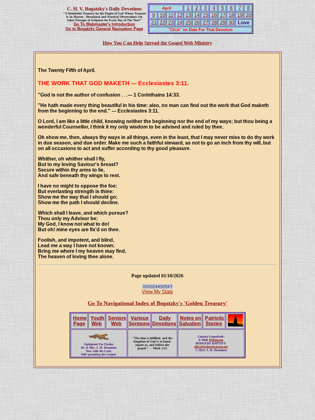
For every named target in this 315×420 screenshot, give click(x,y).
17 (222, 15)
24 (179, 22)
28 (214, 22)
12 (179, 15)
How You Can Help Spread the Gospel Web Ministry (157, 43)
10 (162, 15)
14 (197, 15)
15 (205, 15)
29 (222, 22)
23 (171, 22)
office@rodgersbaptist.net (211, 346)
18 (231, 15)
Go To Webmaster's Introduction (104, 24)
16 (214, 15)
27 (205, 22)
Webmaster (216, 340)
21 (154, 22)
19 (240, 15)
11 (170, 15)
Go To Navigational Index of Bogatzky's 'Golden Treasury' (157, 303)
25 (188, 22)
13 (188, 15)
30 (231, 22)
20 (248, 15)
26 (197, 22)
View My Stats (157, 291)
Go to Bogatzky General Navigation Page (104, 28)
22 (162, 22)
